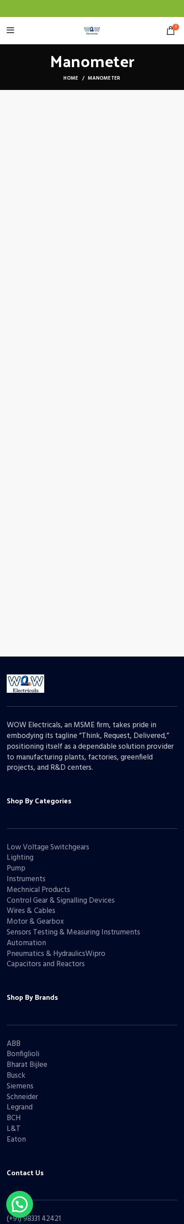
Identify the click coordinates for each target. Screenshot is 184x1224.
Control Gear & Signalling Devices (61, 901)
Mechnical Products (38, 890)
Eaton (16, 1140)
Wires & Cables (31, 911)
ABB (14, 1044)
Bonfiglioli (23, 1054)
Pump (16, 868)
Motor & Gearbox (35, 922)
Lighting (20, 858)
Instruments (26, 879)
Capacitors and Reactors (46, 964)
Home (70, 78)
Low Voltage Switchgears (48, 847)
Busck (16, 1076)
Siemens (20, 1086)
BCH (14, 1118)
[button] (19, 1204)
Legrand (20, 1107)
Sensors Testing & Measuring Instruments (73, 932)
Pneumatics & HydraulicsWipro (56, 954)
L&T (14, 1129)
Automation (26, 943)
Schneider (22, 1097)
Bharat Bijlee (27, 1065)
